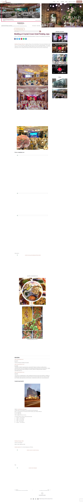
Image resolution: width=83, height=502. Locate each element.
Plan (58, 1)
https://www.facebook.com (19, 364)
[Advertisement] (32, 56)
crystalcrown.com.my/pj (22, 409)
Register (74, 1)
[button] (15, 39)
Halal (24, 36)
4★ (19, 36)
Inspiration (62, 1)
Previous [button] (1, 15)
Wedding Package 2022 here (20, 44)
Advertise (79, 1)
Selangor (37, 36)
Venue (40, 36)
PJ (35, 36)
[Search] (40, 31)
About (66, 1)
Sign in (71, 1)
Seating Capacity (18, 447)
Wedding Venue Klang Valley (45, 36)
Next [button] (40, 15)
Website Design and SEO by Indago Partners (46, 498)
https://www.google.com (19, 359)
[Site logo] (6, 1)
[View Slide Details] (21, 15)
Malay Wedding (32, 36)
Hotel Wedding (27, 36)
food (34, 305)
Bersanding (21, 36)
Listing (54, 1)
